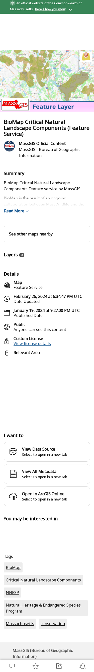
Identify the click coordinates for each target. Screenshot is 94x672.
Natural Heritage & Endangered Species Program (43, 608)
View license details (32, 343)
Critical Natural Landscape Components (43, 580)
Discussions (12, 666)
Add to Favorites (35, 666)
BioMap (13, 567)
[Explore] (47, 391)
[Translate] (82, 666)
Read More (14, 211)
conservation (53, 623)
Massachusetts (20, 623)
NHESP (12, 592)
